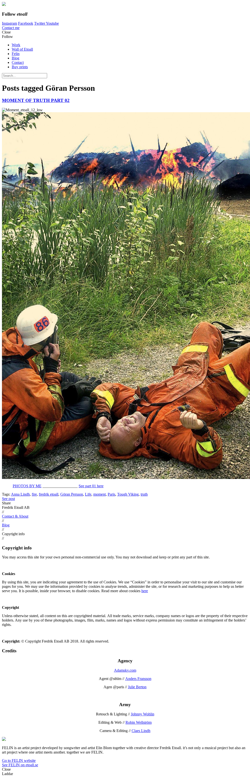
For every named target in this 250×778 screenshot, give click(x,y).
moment (99, 494)
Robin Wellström (138, 722)
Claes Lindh (141, 731)
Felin (16, 54)
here (144, 591)
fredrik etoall (48, 494)
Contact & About (15, 516)
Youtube (52, 23)
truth (144, 494)
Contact (18, 62)
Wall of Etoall (22, 49)
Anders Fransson (138, 679)
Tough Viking (128, 494)
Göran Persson (71, 494)
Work (16, 45)
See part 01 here (91, 486)
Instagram (9, 23)
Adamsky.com (125, 670)
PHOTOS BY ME (27, 486)
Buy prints (20, 67)
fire (34, 494)
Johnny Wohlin (142, 714)
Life (88, 494)
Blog (15, 58)
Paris (111, 494)
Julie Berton (137, 687)
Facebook (25, 23)
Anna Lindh (20, 494)
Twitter (40, 23)
